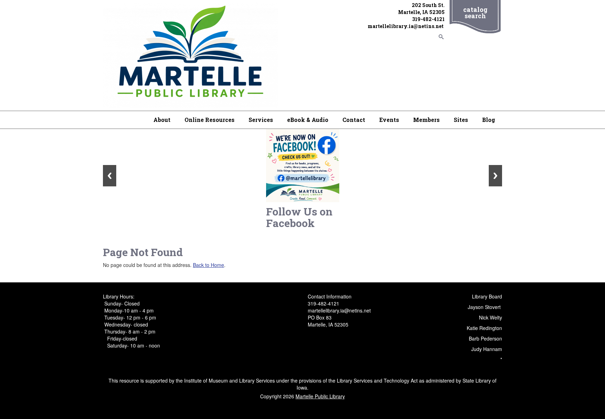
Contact (353, 119)
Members (426, 119)
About (162, 119)
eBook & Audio (307, 119)
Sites (461, 119)
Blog (488, 119)
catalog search (475, 12)
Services (261, 119)
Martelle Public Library (320, 396)
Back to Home (208, 264)
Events (389, 119)
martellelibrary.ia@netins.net (406, 26)
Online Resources (210, 119)
